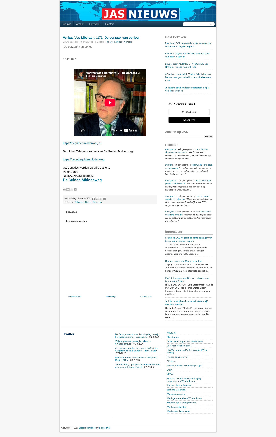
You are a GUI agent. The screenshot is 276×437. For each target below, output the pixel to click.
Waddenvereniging (176, 394)
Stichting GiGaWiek (176, 389)
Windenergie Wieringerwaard (181, 402)
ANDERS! (171, 332)
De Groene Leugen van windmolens (185, 341)
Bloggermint (104, 428)
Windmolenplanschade (178, 411)
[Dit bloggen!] (68, 189)
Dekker (168, 165)
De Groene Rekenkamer (179, 345)
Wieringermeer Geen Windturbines (184, 398)
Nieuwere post (74, 296)
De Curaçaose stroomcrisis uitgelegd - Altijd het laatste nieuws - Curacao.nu (137, 335)
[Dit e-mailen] (64, 189)
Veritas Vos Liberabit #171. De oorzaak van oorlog (101, 37)
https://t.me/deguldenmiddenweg (83, 159)
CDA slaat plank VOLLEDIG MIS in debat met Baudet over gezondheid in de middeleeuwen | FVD (188, 77)
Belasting (111, 42)
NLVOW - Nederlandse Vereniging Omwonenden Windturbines (184, 379)
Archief (80, 24)
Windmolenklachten (176, 407)
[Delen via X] (71, 189)
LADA (169, 370)
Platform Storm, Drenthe (179, 385)
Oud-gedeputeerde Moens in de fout (183, 261)
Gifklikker (171, 361)
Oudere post (146, 296)
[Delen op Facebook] (75, 189)
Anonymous (170, 149)
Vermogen (127, 42)
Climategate (173, 337)
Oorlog (119, 42)
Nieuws (66, 24)
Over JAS (94, 24)
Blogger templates (87, 428)
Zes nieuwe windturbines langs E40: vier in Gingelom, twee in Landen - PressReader (136, 349)
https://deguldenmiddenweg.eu (82, 143)
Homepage (111, 296)
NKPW (170, 374)
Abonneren (189, 120)
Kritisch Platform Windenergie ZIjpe (184, 365)
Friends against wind (177, 357)
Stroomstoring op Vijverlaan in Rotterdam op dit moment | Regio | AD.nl (137, 365)
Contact (109, 24)
